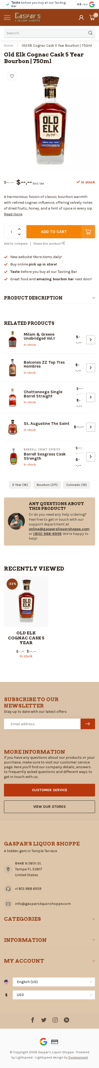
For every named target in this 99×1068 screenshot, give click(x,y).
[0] (92, 17)
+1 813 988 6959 (28, 888)
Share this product (47, 243)
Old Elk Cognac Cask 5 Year (26, 638)
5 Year (20, 485)
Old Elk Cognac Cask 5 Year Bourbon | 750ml (57, 46)
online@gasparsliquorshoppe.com (59, 529)
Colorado (76, 485)
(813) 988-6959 (47, 533)
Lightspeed (24, 1057)
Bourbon (47, 485)
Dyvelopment (78, 1057)
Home (8, 46)
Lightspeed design (49, 1057)
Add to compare (16, 243)
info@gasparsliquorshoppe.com (43, 903)
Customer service (49, 790)
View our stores (49, 806)
